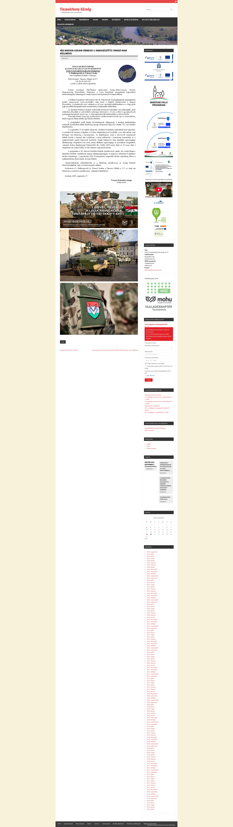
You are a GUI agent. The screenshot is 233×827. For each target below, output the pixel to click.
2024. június (151, 606)
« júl (146, 538)
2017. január (151, 787)
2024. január (151, 617)
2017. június (151, 776)
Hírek (59, 20)
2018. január (151, 761)
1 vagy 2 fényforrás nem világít (155, 363)
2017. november (152, 765)
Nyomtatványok (70, 20)
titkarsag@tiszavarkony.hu (153, 270)
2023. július (150, 630)
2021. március (151, 687)
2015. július (150, 809)
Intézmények (116, 20)
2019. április (151, 730)
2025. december (152, 569)
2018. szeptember (153, 744)
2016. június (151, 802)
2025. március (151, 589)
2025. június (151, 582)
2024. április (151, 611)
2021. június (151, 680)
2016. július (150, 800)
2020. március (151, 713)
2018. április (151, 754)
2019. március (151, 733)
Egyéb (149, 444)
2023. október (151, 624)
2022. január (151, 665)
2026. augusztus (152, 552)
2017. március (151, 783)
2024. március (151, 613)
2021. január (151, 691)
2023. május (151, 635)
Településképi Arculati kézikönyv (155, 428)
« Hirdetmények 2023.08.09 (68, 350)
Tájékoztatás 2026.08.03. (165, 498)
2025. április (151, 587)
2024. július (150, 604)
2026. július (150, 554)
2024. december (152, 593)
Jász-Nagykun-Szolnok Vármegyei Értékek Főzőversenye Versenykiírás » (115, 350)
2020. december (152, 693)
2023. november (152, 621)
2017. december (152, 763)
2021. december (152, 667)
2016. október (151, 794)
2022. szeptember (153, 648)
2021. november (152, 669)
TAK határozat (149, 430)
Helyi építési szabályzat (152, 406)
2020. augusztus (152, 702)
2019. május (151, 728)
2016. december (152, 789)
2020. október (151, 698)
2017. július (150, 774)
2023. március (151, 639)
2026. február (151, 565)
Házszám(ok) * (149, 351)
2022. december (152, 641)
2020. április (151, 711)
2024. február (151, 615)
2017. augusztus (152, 772)
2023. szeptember (153, 626)
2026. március (151, 563)
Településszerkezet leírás (153, 395)
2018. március (151, 757)
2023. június (151, 632)
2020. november (152, 696)
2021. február (151, 689)
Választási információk (65, 24)
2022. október (151, 645)
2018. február (151, 759)
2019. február (151, 735)
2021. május (151, 683)
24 (147, 534)
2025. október (151, 573)
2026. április (151, 560)
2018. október (151, 741)
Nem (153, 375)
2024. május (151, 608)
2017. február (151, 785)
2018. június (151, 750)
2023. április (151, 637)
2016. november (152, 792)
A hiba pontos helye (150, 343)
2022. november (152, 643)
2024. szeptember (153, 600)
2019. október (151, 720)
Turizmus (105, 20)
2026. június (151, 556)
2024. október (151, 597)
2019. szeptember (153, 722)
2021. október (151, 672)
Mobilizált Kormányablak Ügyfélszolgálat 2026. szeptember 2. (165, 466)
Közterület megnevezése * (152, 345)
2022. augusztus (152, 650)
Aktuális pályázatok (131, 20)
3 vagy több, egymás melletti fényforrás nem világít (158, 367)
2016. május (151, 805)
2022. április (151, 659)
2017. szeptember (153, 770)
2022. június (151, 654)
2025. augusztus (152, 578)
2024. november (152, 595)
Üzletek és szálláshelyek (151, 20)
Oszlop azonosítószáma (151, 357)
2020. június (151, 707)
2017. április (151, 781)
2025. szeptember (153, 576)
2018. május (151, 752)
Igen (148, 375)
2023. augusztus (152, 628)
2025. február (151, 591)
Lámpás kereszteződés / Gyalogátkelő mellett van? (158, 372)
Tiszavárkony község (75, 9)
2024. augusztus (152, 602)
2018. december (152, 737)
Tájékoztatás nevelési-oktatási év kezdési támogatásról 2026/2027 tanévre (165, 484)
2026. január (151, 567)
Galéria (95, 20)
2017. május (151, 778)
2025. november (152, 571)
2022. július (150, 652)
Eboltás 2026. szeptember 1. (150, 463)
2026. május (151, 558)
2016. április (151, 807)
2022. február (151, 663)
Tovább (149, 380)
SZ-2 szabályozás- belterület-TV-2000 (157, 412)
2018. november (152, 739)
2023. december (152, 619)
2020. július (150, 704)
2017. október (151, 768)
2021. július (150, 678)
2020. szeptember (153, 700)
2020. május (151, 709)
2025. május (151, 584)
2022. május (151, 656)
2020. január (151, 715)
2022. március (151, 661)
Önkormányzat (84, 20)
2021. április (151, 685)
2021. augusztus (152, 676)
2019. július (150, 726)
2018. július (150, 748)
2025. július (150, 580)
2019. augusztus (152, 724)
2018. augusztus (152, 746)
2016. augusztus (152, 798)
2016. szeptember (153, 796)
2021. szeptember (153, 674)
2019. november (152, 717)
